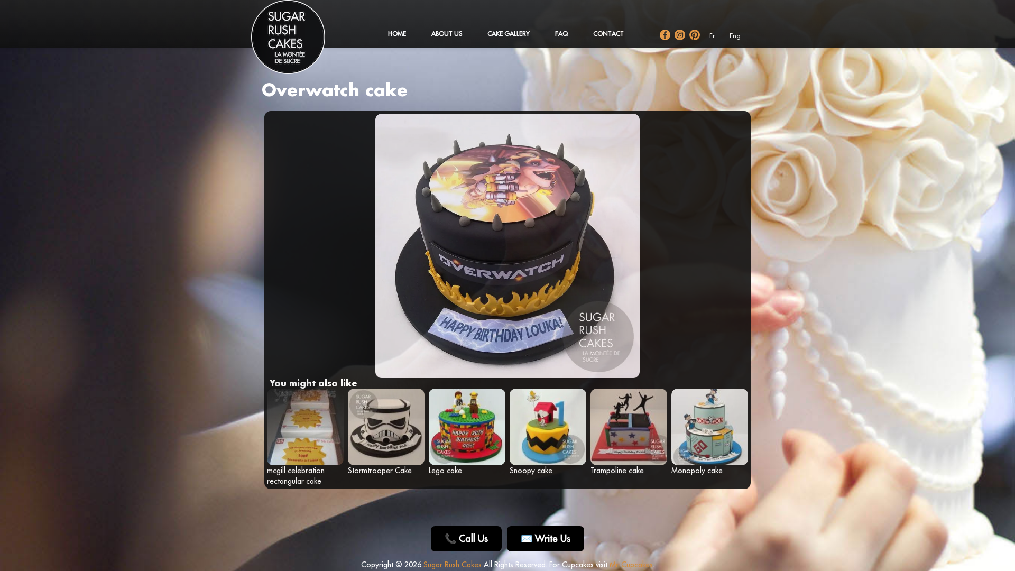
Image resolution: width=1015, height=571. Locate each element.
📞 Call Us (466, 538)
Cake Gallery (508, 34)
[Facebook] (665, 35)
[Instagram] (680, 35)
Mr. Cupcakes (631, 564)
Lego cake (445, 470)
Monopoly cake (697, 470)
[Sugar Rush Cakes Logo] (298, 42)
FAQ (561, 34)
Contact (608, 34)
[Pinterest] (694, 35)
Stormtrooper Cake (380, 470)
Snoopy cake (531, 470)
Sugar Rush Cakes (452, 564)
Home (397, 34)
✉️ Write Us (545, 538)
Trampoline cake (617, 470)
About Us (446, 34)
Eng (735, 36)
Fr (712, 36)
